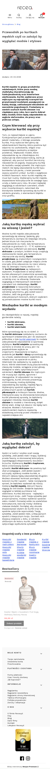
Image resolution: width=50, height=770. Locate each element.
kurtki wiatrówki (27, 339)
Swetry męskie (32, 556)
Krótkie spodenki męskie (21, 555)
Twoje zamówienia (15, 659)
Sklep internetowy (22, 767)
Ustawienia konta (15, 661)
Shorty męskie (20, 548)
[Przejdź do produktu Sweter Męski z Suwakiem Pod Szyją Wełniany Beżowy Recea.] (25, 593)
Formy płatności (14, 675)
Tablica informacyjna (16, 698)
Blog (18, 24)
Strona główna (8, 24)
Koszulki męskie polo (6, 550)
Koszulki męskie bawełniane (8, 557)
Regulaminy (12, 691)
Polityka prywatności (16, 700)
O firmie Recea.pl (15, 713)
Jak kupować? (14, 680)
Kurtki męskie (45, 540)
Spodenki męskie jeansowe (21, 542)
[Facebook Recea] (22, 759)
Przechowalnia (14, 664)
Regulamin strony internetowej (21, 695)
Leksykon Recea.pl (15, 725)
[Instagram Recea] (28, 759)
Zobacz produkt (14, 623)
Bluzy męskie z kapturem (34, 542)
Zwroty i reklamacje (16, 702)
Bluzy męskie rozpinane (34, 550)
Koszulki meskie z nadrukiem (8, 542)
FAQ (9, 716)
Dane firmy (12, 721)
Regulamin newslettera (17, 693)
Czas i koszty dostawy (17, 677)
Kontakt (11, 723)
